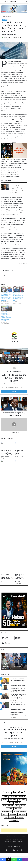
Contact (23, 844)
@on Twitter (4, 825)
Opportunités (13, 814)
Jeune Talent (17, 808)
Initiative (23, 805)
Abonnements (17, 846)
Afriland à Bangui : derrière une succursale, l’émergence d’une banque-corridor (19, 453)
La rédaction (6, 37)
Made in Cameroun (6, 811)
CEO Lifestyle (22, 799)
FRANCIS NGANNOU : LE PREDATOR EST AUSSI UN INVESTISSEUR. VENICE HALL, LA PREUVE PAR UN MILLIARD (20, 577)
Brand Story (22, 796)
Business (5, 799)
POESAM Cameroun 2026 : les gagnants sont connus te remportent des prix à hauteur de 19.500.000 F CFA (7, 576)
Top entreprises (14, 820)
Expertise (17, 802)
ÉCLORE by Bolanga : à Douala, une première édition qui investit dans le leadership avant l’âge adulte (14, 359)
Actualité (9, 16)
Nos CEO (5, 814)
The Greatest (20, 817)
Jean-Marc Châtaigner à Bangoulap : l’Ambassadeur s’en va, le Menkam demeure (13, 666)
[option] (14, 356)
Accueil (4, 16)
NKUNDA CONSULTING (20, 811)
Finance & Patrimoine (8, 805)
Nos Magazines (6, 844)
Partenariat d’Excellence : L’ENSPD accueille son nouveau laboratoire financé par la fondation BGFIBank (6, 316)
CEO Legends (13, 799)
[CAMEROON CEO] (10, 1)
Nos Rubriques (13, 841)
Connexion (10, 846)
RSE (6, 817)
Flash (17, 805)
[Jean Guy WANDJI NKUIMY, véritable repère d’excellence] (5, 681)
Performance (22, 814)
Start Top (11, 817)
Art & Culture (13, 796)
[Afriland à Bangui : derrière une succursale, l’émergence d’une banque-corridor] (21, 445)
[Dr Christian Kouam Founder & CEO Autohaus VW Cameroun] (5, 705)
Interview (9, 808)
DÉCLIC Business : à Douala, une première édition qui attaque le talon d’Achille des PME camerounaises (7, 453)
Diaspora (10, 802)
